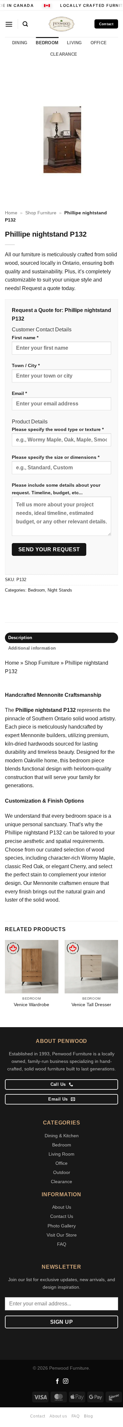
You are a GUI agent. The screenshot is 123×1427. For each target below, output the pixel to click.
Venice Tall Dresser (91, 1004)
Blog (88, 1416)
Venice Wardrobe (31, 1004)
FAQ (61, 1244)
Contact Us (61, 1216)
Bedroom (36, 590)
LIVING (74, 42)
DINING (20, 42)
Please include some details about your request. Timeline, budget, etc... (56, 488)
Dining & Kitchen (62, 1135)
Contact (37, 1416)
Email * (19, 393)
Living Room (61, 1154)
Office (61, 1163)
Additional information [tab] (32, 648)
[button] (9, 24)
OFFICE (99, 42)
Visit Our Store (62, 1235)
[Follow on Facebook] (57, 1381)
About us (58, 1416)
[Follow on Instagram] (65, 1381)
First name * (25, 337)
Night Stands (60, 590)
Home (11, 212)
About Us (61, 1207)
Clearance (61, 1181)
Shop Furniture (40, 212)
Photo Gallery (62, 1225)
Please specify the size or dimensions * (55, 457)
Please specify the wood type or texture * (58, 429)
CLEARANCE (63, 54)
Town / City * (26, 365)
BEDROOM (47, 42)
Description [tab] (20, 637)
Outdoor (61, 1172)
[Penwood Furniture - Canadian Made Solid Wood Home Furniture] (62, 24)
